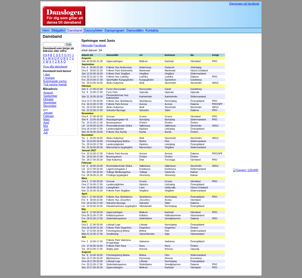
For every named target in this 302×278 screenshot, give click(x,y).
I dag (46, 74)
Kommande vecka (55, 81)
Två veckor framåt (55, 84)
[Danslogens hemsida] (62, 24)
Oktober (48, 99)
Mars (46, 119)
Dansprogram (114, 30)
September (50, 96)
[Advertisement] (178, 16)
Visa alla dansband (55, 66)
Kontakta (151, 30)
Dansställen (134, 30)
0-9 (45, 55)
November (49, 102)
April (46, 122)
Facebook (100, 45)
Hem (46, 30)
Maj (45, 126)
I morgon (49, 77)
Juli (45, 132)
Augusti (48, 92)
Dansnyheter (93, 30)
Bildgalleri (58, 30)
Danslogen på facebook (244, 3)
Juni (46, 129)
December (49, 106)
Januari (48, 112)
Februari (48, 116)
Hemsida (87, 45)
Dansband (74, 30)
